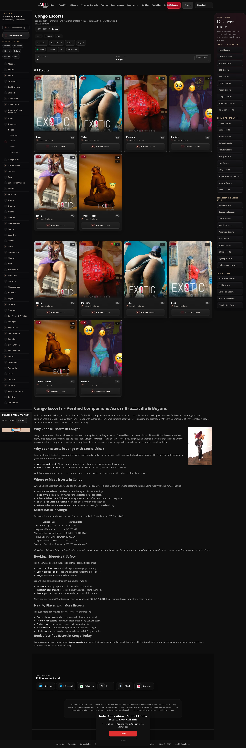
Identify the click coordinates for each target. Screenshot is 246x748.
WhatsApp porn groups (48, 586)
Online (41, 49)
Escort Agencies (117, 5)
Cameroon (13, 98)
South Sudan (14, 350)
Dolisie (70, 43)
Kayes (81, 43)
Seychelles (13, 327)
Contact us (168, 5)
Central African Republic (15, 111)
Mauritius (12, 275)
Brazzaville (41, 43)
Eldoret (7, 56)
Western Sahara (15, 391)
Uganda (11, 385)
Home (52, 5)
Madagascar (13, 252)
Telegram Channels (89, 5)
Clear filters (201, 57)
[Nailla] (55, 182)
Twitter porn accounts (47, 593)
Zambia (11, 397)
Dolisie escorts (44, 624)
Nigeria (11, 304)
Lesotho (12, 235)
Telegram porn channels (49, 589)
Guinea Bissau (14, 223)
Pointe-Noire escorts (47, 620)
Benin (10, 75)
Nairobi (7, 46)
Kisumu (7, 51)
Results (58, 36)
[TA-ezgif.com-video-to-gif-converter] (16, 431)
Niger (10, 298)
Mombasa (18, 46)
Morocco (12, 281)
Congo (11, 130)
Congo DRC (13, 160)
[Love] (55, 103)
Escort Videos (132, 5)
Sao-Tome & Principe (17, 316)
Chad (10, 118)
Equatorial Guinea (16, 183)
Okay (123, 733)
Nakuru (17, 51)
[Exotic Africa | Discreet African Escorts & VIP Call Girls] (43, 5)
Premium (52, 49)
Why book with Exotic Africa (50, 464)
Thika (16, 56)
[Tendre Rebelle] (100, 182)
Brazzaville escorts (46, 617)
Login (189, 5)
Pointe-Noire (56, 43)
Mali (10, 264)
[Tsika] (100, 103)
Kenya (11, 229)
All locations (72, 49)
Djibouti (11, 171)
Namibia (12, 293)
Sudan (11, 356)
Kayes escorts (43, 627)
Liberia (11, 241)
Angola (11, 70)
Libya (10, 246)
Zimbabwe (13, 403)
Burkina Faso (14, 87)
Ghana (11, 212)
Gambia (11, 206)
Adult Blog (156, 5)
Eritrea (11, 188)
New (61, 49)
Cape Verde (13, 104)
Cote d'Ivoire (14, 165)
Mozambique (14, 287)
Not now (123, 740)
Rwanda (12, 310)
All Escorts (74, 5)
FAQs (39, 575)
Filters (39, 36)
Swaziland (13, 362)
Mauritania (13, 270)
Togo (10, 374)
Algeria (11, 64)
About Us (62, 5)
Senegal (12, 322)
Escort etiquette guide (47, 571)
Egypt (10, 177)
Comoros (12, 124)
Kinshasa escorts (45, 631)
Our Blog (145, 5)
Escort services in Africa (48, 467)
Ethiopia (12, 194)
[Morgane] (145, 103)
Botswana (12, 81)
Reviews (104, 5)
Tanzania (12, 368)
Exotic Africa (52, 415)
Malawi (11, 258)
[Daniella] (190, 103)
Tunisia (11, 379)
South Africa (14, 345)
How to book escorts (47, 568)
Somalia (12, 339)
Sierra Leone (14, 333)
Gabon (11, 200)
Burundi (11, 93)
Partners (21, 420)
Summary (48, 36)
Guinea (11, 217)
